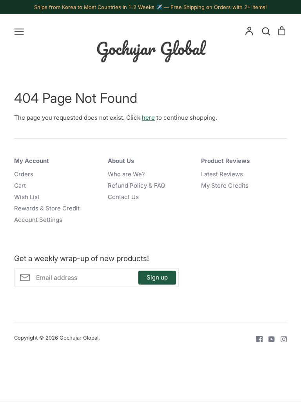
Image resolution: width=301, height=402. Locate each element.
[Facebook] (256, 338)
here (148, 117)
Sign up (157, 277)
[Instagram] (281, 338)
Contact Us (123, 197)
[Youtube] (269, 338)
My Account (31, 160)
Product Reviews (225, 160)
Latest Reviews (222, 174)
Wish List (27, 197)
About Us (121, 160)
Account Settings (38, 219)
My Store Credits (224, 185)
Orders (23, 174)
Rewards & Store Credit (47, 208)
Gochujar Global (150, 48)
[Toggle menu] (19, 31)
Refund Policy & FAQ (136, 185)
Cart (20, 185)
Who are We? (126, 174)
